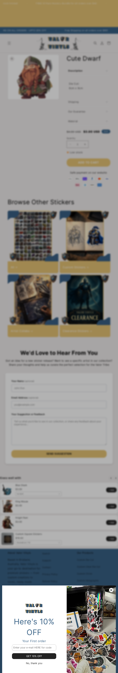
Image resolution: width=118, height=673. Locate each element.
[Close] (111, 590)
